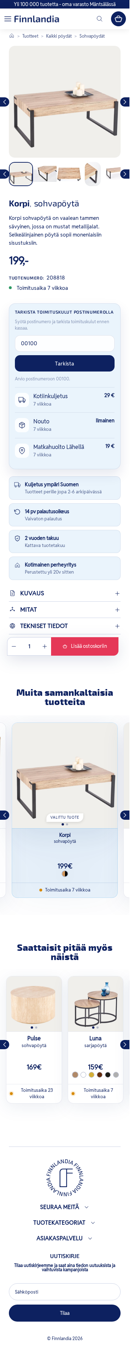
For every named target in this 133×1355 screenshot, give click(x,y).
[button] (8, 19)
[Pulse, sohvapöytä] (34, 1004)
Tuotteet (30, 36)
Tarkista (64, 363)
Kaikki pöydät (59, 36)
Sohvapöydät (92, 36)
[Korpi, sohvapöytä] (65, 775)
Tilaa (65, 1313)
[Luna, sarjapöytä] (96, 1004)
